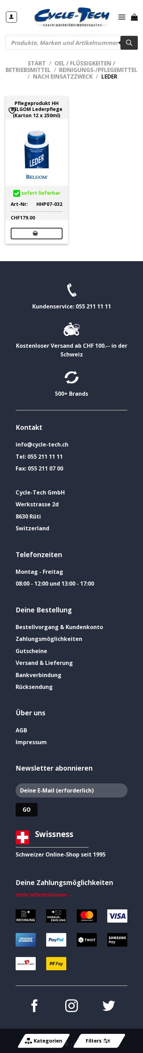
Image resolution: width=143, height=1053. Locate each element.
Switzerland (32, 528)
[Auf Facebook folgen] (34, 1007)
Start (37, 63)
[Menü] (122, 16)
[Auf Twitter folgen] (108, 1007)
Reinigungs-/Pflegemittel (98, 70)
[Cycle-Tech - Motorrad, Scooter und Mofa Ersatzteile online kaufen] (71, 17)
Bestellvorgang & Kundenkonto (59, 627)
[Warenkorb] (134, 17)
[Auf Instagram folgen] (71, 1007)
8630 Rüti (28, 516)
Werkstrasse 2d (37, 504)
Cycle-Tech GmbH (40, 492)
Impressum (31, 742)
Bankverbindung (38, 675)
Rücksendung (34, 687)
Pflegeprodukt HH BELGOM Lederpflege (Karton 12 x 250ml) (36, 109)
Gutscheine (31, 651)
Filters (94, 1040)
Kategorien (48, 1040)
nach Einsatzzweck (63, 76)
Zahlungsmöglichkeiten (49, 639)
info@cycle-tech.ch (42, 444)
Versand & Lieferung (44, 663)
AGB (21, 730)
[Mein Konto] (11, 17)
